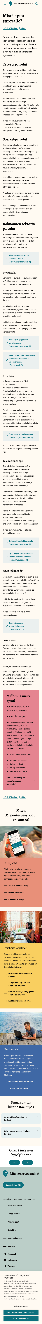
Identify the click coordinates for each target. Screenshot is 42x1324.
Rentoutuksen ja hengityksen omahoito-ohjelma (21, 993)
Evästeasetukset (21, 1306)
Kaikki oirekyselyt (16, 899)
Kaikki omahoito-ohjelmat (19, 1001)
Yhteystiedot (13, 1222)
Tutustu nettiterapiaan (18, 1088)
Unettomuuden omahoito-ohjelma (20, 975)
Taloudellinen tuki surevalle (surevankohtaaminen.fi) (19, 544)
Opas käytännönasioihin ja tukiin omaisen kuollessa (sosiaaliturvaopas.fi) (19, 557)
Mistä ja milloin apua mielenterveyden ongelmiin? (16, 780)
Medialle (11, 1246)
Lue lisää (34, 1299)
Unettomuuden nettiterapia (20, 1081)
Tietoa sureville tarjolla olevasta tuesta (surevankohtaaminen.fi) (18, 259)
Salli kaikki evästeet (21, 1318)
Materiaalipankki (14, 1238)
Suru (23, 28)
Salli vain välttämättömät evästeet (21, 1312)
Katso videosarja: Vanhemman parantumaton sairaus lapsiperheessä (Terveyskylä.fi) (21, 361)
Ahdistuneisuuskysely (18, 885)
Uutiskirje (11, 1230)
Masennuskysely (16, 892)
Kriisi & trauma (10, 28)
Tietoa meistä (13, 1214)
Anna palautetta (14, 1205)
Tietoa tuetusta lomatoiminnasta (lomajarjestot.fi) (15, 627)
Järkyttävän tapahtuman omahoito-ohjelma (19, 984)
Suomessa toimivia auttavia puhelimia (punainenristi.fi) (19, 437)
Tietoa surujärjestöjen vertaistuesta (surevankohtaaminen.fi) (18, 344)
